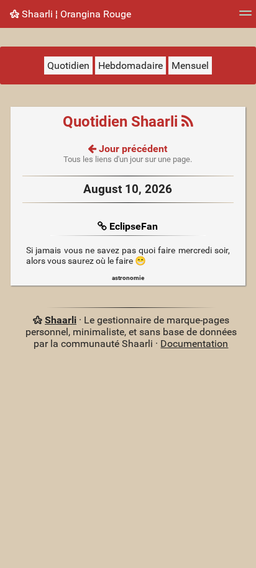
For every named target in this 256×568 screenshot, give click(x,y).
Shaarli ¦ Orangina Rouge (75, 14)
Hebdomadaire (130, 65)
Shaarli (60, 320)
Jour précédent (131, 149)
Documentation (194, 343)
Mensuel (190, 65)
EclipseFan (133, 226)
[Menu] (245, 17)
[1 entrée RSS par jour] (187, 121)
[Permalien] (103, 226)
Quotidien (68, 65)
